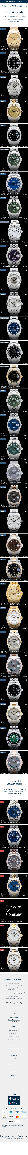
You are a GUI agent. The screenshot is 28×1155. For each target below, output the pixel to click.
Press (14, 1091)
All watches (14, 1058)
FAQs (14, 1013)
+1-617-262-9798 (14, 996)
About (14, 1082)
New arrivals (14, 1061)
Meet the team (14, 1085)
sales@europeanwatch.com (14, 998)
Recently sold (14, 1065)
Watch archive (14, 1071)
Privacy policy (14, 1007)
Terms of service (14, 1010)
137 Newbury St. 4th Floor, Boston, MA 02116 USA (14, 988)
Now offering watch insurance (14, 1)
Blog (14, 1078)
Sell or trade (14, 1068)
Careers (14, 1088)
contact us (16, 21)
